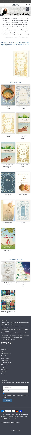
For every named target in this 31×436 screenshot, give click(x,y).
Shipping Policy (5, 365)
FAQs (2, 367)
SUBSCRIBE (7, 400)
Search (2, 351)
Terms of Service (5, 358)
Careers (3, 374)
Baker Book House (8, 422)
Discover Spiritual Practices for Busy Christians (15, 1)
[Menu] (1, 4)
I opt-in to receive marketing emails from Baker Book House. (15, 396)
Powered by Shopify (16, 422)
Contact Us (4, 356)
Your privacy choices (6, 353)
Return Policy (4, 360)
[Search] (4, 4)
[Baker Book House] (15, 5)
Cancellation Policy (6, 362)
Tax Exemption (4, 369)
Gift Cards (3, 371)
